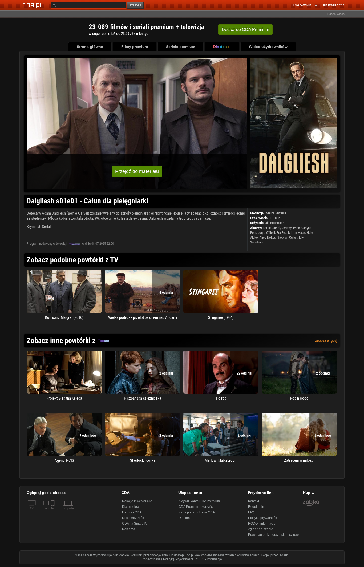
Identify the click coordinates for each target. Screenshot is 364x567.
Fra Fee (281, 233)
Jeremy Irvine (291, 228)
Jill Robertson (274, 223)
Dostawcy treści (133, 518)
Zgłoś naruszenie (260, 529)
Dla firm (184, 518)
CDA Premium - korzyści (196, 507)
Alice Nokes (268, 237)
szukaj (135, 5)
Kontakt (253, 501)
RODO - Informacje (208, 559)
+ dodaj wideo (336, 13)
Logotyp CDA (131, 512)
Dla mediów (130, 507)
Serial (46, 226)
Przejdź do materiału (137, 171)
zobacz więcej (326, 340)
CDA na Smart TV (134, 523)
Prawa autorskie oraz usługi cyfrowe (274, 535)
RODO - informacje (262, 523)
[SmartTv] (53, 511)
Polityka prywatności (263, 518)
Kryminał (33, 226)
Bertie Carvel (271, 228)
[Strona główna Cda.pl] (33, 5)
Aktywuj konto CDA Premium (199, 501)
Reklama (128, 529)
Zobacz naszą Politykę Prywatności (167, 559)
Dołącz (245, 29)
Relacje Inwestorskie (137, 501)
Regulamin (256, 507)
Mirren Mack (296, 233)
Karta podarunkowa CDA (197, 512)
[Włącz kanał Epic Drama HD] (74, 244)
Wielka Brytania (275, 213)
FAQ (251, 512)
